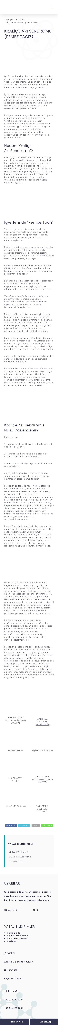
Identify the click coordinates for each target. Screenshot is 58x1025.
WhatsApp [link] (45, 1021)
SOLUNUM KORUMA (15, 806)
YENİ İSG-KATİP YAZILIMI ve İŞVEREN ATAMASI (15, 720)
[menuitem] (29, 852)
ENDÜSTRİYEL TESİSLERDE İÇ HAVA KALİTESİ (42, 779)
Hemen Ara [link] (16, 1021)
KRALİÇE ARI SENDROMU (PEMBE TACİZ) (42, 722)
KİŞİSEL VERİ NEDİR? (42, 750)
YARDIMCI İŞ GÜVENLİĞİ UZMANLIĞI (42, 809)
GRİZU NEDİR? (15, 750)
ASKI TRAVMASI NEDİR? (15, 779)
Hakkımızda (13, 933)
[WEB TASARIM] (25, 910)
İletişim (11, 941)
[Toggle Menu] (51, 7)
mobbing (41, 126)
